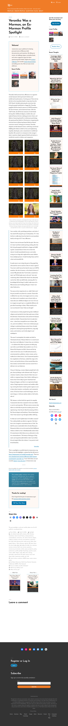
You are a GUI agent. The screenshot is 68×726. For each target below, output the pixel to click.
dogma (34, 537)
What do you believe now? (16, 567)
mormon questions (27, 547)
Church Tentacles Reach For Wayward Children (56, 213)
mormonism (17, 549)
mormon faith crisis (17, 547)
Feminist (29, 562)
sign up (59, 412)
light (28, 545)
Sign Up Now (56, 23)
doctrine (30, 537)
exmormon (32, 539)
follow (32, 541)
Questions (30, 11)
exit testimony (26, 539)
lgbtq (23, 545)
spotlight (13, 479)
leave (32, 543)
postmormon (12, 550)
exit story (20, 539)
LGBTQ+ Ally (18, 563)
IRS (29, 543)
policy (35, 549)
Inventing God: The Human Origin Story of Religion (56, 277)
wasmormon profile (19, 556)
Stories (11, 714)
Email (18, 681)
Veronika (35, 227)
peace (26, 549)
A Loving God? (56, 360)
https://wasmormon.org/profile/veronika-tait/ (21, 454)
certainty (24, 534)
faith (12, 541)
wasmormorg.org (24, 483)
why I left (27, 556)
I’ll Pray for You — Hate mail (56, 100)
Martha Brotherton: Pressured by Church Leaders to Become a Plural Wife (56, 380)
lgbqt (18, 545)
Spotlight (32, 532)
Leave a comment (25, 36)
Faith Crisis (24, 562)
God (35, 541)
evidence (11, 539)
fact (10, 541)
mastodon (18, 469)
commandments (12, 537)
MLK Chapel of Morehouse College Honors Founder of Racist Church (55, 121)
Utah (13, 556)
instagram (35, 468)
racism (10, 552)
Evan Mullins (13, 532)
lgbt (21, 545)
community (19, 537)
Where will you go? (14, 569)
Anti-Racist (12, 562)
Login (59, 2)
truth (30, 554)
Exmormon (18, 562)
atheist (14, 534)
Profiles (10, 11)
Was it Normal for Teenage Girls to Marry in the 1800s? (55, 341)
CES (28, 534)
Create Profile (19, 11)
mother (22, 549)
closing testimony (29, 535)
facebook (10, 469)
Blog (36, 11)
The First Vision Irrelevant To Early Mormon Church (56, 320)
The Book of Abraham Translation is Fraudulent (56, 235)
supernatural (17, 554)
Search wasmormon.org (55, 403)
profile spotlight (19, 550)
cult (23, 537)
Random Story (56, 46)
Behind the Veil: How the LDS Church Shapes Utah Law (56, 80)
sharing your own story (19, 461)
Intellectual (11, 563)
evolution (15, 539)
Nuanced (23, 563)
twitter (15, 469)
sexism (10, 560)
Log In (14, 665)
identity (26, 543)
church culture (13, 558)
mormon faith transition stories (22, 499)
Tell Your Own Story (19, 503)
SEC (24, 552)
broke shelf (19, 534)
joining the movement (30, 62)
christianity (11, 535)
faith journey (27, 541)
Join (53, 2)
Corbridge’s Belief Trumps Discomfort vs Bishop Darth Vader (55, 59)
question (31, 550)
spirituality (11, 554)
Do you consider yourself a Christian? (19, 565)
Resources (40, 714)
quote (34, 550)
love (31, 545)
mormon (11, 547)
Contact (45, 714)
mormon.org (11, 549)
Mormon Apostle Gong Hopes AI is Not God (56, 256)
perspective (30, 549)
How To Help (49, 715)
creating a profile (18, 474)
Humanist (34, 562)
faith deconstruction (18, 541)
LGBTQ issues (26, 558)
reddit (13, 469)
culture (26, 537)
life (26, 545)
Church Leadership (25, 715)
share (27, 552)
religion (17, 552)
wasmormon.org (34, 696)
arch (11, 534)
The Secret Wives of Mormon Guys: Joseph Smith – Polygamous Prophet (56, 171)
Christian (32, 534)
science (34, 558)
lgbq (15, 545)
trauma (27, 554)
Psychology (25, 550)
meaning (34, 545)
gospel (10, 543)
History (14, 543)
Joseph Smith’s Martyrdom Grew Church (56, 192)
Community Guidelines (54, 715)
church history (21, 535)
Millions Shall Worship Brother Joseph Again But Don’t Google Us (56, 299)
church (16, 535)
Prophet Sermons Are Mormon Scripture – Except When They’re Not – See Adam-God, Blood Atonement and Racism (56, 145)
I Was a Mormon (20, 543)
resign (21, 552)
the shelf (23, 554)
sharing (30, 552)
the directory (26, 478)
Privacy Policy (33, 711)
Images (30, 714)
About (41, 11)
